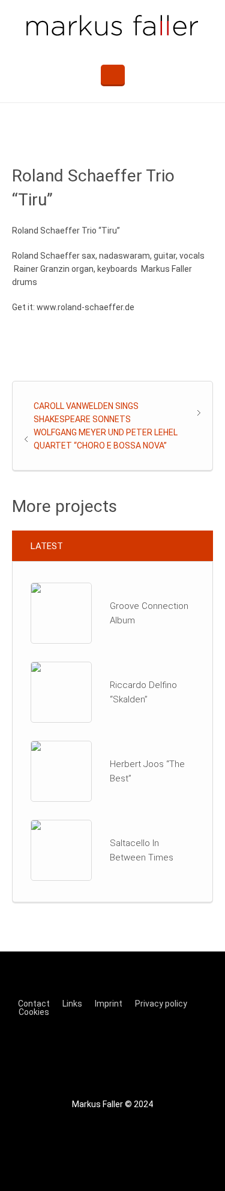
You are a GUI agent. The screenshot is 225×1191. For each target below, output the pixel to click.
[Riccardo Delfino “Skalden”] (61, 691)
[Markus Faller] (112, 26)
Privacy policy (161, 1003)
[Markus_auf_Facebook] (116, 1055)
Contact (34, 1003)
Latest (47, 546)
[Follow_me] (78, 1055)
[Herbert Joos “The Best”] (61, 770)
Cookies (34, 1012)
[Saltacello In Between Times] (61, 849)
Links (72, 1003)
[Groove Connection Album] (61, 612)
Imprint (108, 1003)
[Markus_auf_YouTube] (154, 1055)
